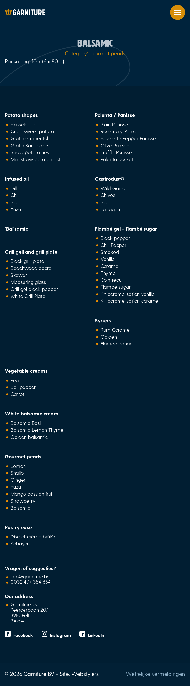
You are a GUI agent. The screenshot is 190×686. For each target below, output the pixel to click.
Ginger (18, 480)
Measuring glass (28, 282)
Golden (109, 337)
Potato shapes (21, 115)
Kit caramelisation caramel (130, 301)
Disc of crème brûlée (34, 536)
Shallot (18, 473)
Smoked (110, 252)
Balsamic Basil (26, 423)
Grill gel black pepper (34, 289)
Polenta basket (117, 159)
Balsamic (20, 508)
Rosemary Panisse (121, 131)
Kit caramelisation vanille (128, 294)
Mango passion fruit (32, 494)
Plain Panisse (114, 124)
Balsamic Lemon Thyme (37, 430)
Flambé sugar (116, 287)
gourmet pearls (107, 53)
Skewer (19, 275)
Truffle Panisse (116, 152)
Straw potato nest (31, 152)
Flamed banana (118, 343)
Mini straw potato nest (35, 159)
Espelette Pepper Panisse (128, 138)
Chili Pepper (114, 245)
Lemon (18, 466)
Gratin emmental (29, 138)
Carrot (17, 394)
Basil (16, 202)
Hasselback (23, 124)
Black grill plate (27, 261)
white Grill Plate (28, 296)
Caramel (110, 266)
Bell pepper (23, 387)
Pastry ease (18, 527)
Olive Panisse (115, 145)
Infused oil (17, 179)
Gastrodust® (109, 179)
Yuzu (16, 209)
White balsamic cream (31, 413)
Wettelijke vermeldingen (155, 673)
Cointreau (111, 280)
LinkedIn (94, 635)
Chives (108, 195)
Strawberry (23, 501)
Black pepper (115, 238)
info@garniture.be (30, 576)
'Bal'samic (16, 229)
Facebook (22, 635)
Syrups (103, 320)
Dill (14, 188)
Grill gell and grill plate (31, 252)
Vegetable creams (26, 371)
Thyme (108, 273)
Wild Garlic (113, 188)
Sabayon (20, 543)
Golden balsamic (29, 437)
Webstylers (85, 673)
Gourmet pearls (23, 456)
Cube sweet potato (32, 131)
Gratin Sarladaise (29, 145)
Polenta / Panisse (115, 115)
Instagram (60, 635)
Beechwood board (31, 268)
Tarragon (110, 209)
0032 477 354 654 (31, 582)
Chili (15, 195)
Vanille (108, 259)
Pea (15, 380)
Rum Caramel (116, 330)
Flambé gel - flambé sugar (126, 229)
